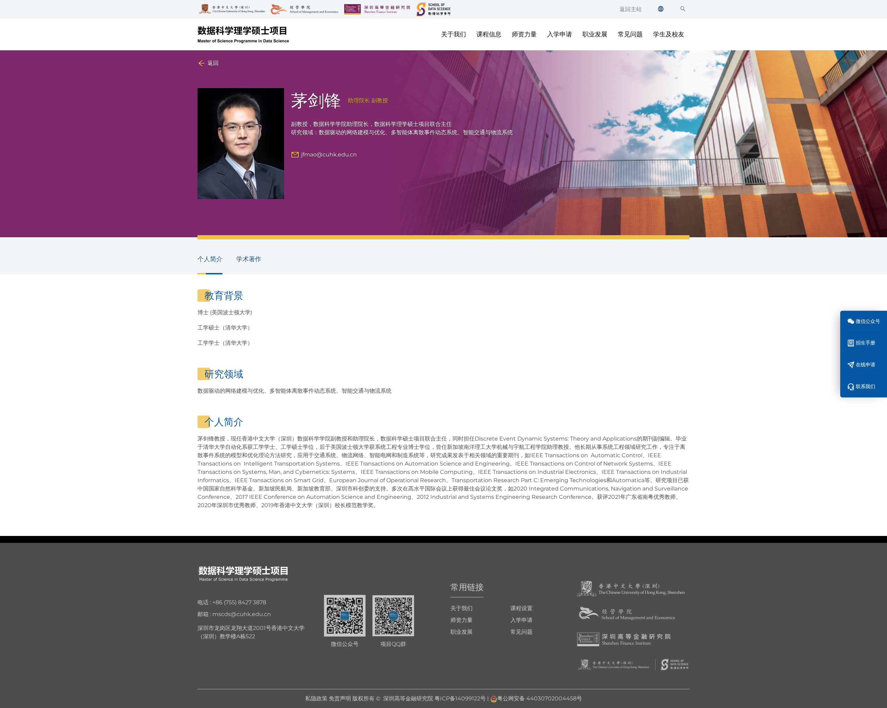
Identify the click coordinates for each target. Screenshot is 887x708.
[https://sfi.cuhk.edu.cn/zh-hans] (624, 639)
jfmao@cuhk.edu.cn (329, 154)
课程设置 (521, 608)
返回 (213, 63)
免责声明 (340, 698)
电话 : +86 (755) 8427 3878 (231, 602)
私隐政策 (316, 698)
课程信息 (488, 34)
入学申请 (559, 34)
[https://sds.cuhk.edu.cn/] (633, 664)
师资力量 (524, 34)
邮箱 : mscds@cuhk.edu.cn (234, 614)
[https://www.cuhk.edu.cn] (631, 588)
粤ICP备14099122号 (460, 698)
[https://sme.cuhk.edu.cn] (627, 614)
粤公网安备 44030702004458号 (539, 698)
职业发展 (594, 34)
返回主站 (631, 9)
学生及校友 (668, 34)
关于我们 (453, 34)
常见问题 (630, 34)
